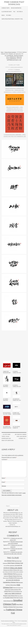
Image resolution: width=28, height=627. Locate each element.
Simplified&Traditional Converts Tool (12, 19)
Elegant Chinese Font (14, 576)
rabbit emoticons (16, 593)
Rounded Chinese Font (10, 597)
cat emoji (17, 565)
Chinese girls (16, 570)
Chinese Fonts (5, 8)
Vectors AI (20, 11)
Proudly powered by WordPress (7, 620)
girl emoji (8, 580)
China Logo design (16, 568)
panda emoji (7, 589)
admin (18, 64)
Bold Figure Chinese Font (15, 563)
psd (21, 591)
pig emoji (12, 591)
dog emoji (18, 574)
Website (4, 486)
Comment (5, 459)
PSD (14, 11)
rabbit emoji (8, 593)
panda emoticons (14, 589)
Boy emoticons (11, 565)
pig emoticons (17, 591)
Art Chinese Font (9, 561)
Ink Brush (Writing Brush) (11, 585)
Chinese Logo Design (9, 571)
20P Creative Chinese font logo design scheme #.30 (20, 436)
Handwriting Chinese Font (11, 582)
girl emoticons (15, 580)
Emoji (3, 15)
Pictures (8, 15)
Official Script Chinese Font (18, 587)
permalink (17, 69)
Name (4, 478)
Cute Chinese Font (10, 574)
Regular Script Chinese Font (10, 595)
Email (3, 482)
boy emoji (5, 565)
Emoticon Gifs (19, 578)
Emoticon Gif (12, 578)
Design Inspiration (16, 8)
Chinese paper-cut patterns (18, 571)
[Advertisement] (14, 36)
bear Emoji (17, 560)
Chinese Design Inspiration (10, 52)
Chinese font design (8, 570)
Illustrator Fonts (7, 11)
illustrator (21, 582)
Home (2, 52)
